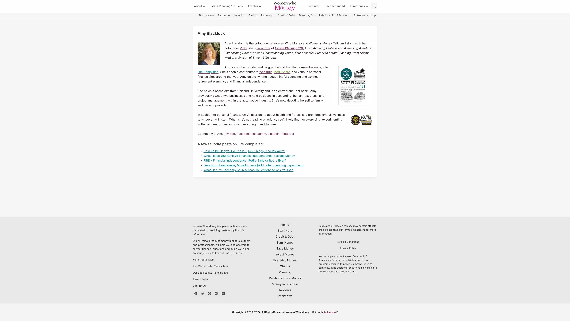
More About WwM (203, 259)
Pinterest (287, 134)
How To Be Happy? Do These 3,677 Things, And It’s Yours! (244, 151)
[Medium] (223, 293)
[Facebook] (196, 293)
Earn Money (285, 242)
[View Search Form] (374, 6)
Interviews (285, 296)
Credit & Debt (286, 15)
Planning (285, 272)
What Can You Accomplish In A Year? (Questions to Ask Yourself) (249, 170)
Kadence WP (330, 312)
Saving (253, 15)
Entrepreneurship (365, 15)
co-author (263, 48)
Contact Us (199, 285)
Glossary (313, 6)
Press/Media (200, 279)
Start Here (285, 230)
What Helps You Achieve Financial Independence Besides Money (249, 156)
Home (285, 224)
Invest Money (285, 254)
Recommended (335, 6)
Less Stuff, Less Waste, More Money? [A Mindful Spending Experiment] (254, 165)
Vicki (243, 48)
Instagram (259, 134)
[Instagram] (209, 293)
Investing (239, 15)
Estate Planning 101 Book (226, 6)
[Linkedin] (216, 293)
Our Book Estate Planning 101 (210, 272)
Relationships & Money (285, 278)
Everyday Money (285, 260)
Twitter (230, 134)
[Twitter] (203, 293)
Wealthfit (265, 72)
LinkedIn (274, 134)
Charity (285, 266)
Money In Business (285, 284)
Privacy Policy (348, 248)
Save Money (285, 248)
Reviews (285, 290)
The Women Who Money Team (211, 266)
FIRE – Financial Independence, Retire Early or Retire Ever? (245, 160)
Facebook (244, 134)
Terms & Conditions (348, 241)
